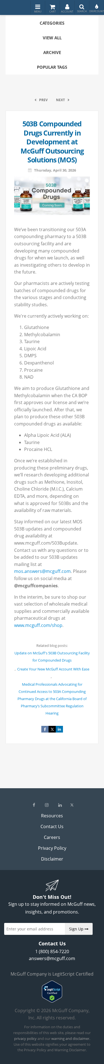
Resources (52, 816)
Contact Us (52, 826)
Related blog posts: (52, 645)
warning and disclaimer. (70, 1038)
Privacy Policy (52, 848)
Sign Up (77, 929)
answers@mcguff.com (52, 958)
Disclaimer (52, 859)
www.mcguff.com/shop (38, 625)
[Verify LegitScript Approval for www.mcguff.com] (52, 1001)
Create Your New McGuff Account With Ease (53, 669)
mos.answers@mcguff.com (42, 571)
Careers (52, 837)
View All (52, 37)
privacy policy (25, 1038)
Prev (43, 100)
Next (60, 100)
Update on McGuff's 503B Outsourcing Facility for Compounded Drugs (52, 656)
